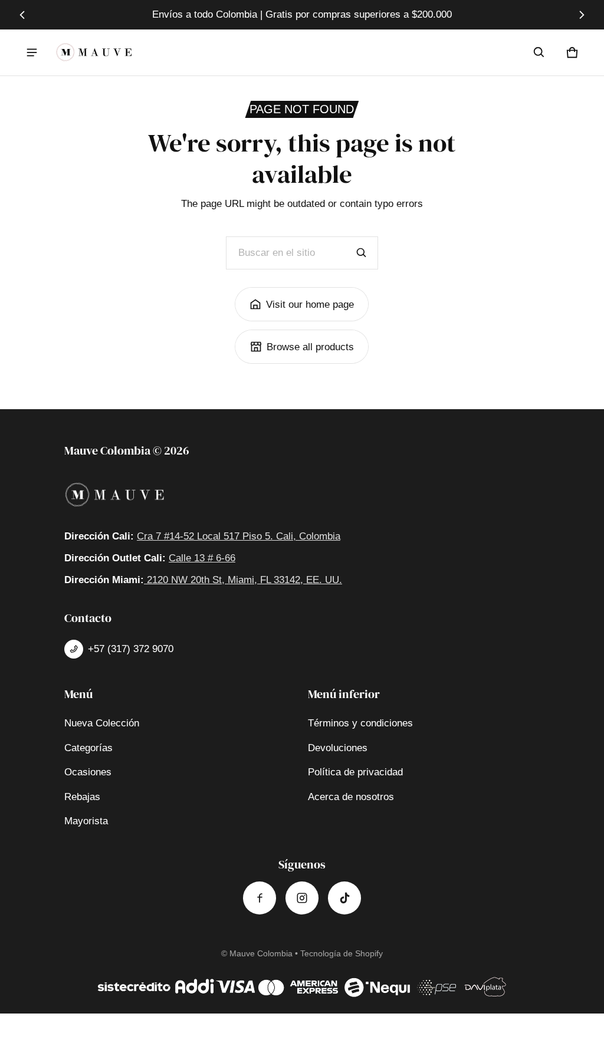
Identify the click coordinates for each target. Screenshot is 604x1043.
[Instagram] (302, 897)
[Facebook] (259, 897)
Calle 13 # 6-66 (202, 558)
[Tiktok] (344, 897)
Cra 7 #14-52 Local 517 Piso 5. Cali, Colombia (238, 536)
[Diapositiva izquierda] (22, 15)
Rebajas (82, 796)
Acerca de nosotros (351, 796)
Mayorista (86, 821)
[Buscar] (361, 252)
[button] (539, 52)
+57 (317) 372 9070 (130, 648)
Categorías (88, 748)
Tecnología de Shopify (341, 953)
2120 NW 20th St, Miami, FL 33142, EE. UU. (243, 579)
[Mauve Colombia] (93, 52)
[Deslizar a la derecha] (582, 15)
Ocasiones (87, 772)
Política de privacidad (355, 772)
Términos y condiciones (360, 723)
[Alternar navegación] (31, 52)
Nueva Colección (101, 723)
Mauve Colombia (261, 953)
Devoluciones (337, 748)
